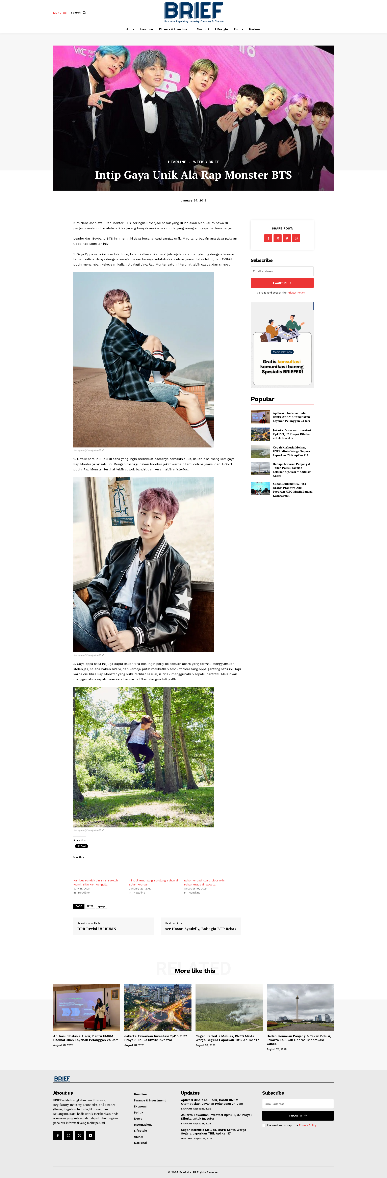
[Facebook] (268, 238)
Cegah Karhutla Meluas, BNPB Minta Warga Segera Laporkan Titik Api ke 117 (291, 451)
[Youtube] (90, 1135)
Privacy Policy (296, 292)
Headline (177, 162)
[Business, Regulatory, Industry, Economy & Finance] (86, 1079)
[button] (79, 12)
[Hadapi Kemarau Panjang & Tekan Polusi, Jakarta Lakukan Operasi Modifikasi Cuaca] (260, 468)
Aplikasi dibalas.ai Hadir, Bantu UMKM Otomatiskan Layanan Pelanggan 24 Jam (291, 417)
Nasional (187, 1138)
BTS (90, 906)
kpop (101, 906)
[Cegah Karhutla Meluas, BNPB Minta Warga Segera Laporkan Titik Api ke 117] (260, 451)
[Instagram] (68, 1135)
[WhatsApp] (296, 238)
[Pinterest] (287, 238)
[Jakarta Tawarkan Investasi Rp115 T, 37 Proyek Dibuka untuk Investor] (260, 434)
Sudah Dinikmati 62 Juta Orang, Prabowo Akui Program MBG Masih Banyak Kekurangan (292, 489)
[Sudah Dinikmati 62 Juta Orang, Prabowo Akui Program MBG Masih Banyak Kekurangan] (260, 488)
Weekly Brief (206, 162)
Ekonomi (186, 1108)
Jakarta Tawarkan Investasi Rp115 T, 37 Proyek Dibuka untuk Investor (292, 434)
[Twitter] (278, 238)
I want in (280, 282)
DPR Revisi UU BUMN (96, 929)
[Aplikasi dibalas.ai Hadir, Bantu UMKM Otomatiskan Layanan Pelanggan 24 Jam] (260, 416)
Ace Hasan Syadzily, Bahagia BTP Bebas (200, 929)
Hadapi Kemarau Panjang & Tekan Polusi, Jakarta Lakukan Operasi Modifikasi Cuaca (292, 470)
